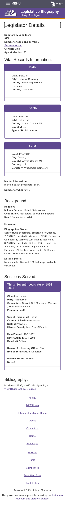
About (32, 420)
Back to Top (32, 483)
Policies (32, 452)
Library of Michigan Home (32, 413)
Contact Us (32, 428)
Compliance (32, 467)
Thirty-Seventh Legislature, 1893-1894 (30, 286)
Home (32, 435)
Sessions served (13, 45)
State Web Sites (32, 475)
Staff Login (32, 443)
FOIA (32, 460)
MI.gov (59, 3)
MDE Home (32, 405)
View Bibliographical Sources (20, 388)
